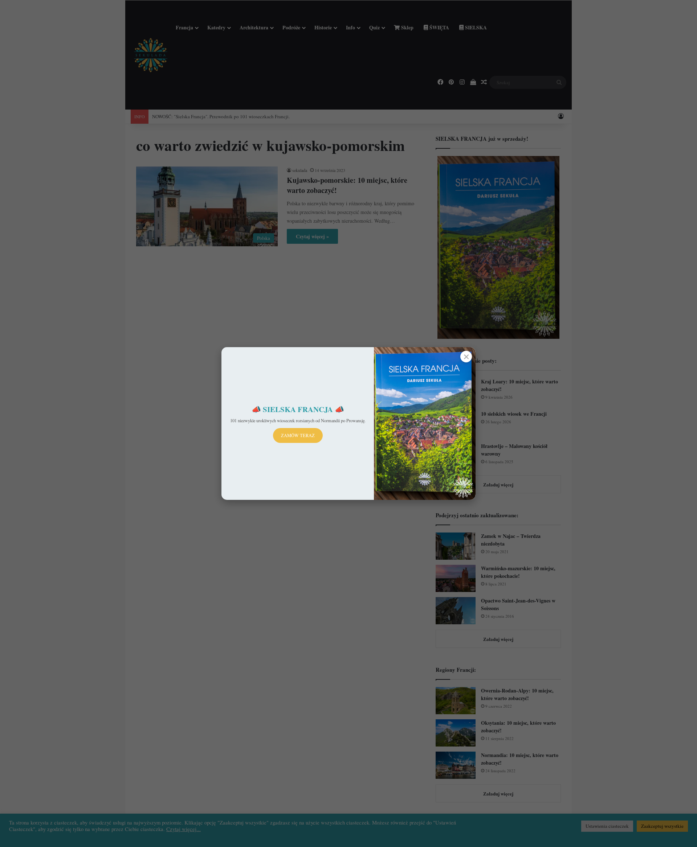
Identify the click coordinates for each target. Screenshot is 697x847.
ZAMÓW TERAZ (298, 435)
